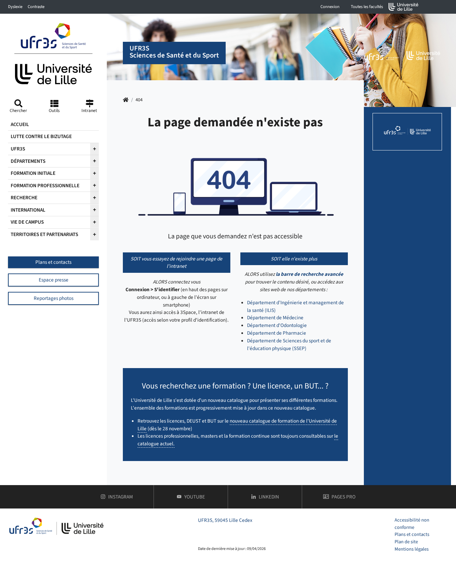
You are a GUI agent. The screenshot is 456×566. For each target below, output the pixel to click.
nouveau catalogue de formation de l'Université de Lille (237, 424)
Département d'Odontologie (277, 325)
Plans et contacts (53, 262)
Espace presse (53, 280)
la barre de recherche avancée (309, 274)
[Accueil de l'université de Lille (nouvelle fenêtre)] (404, 7)
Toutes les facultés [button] (367, 7)
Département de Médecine (275, 317)
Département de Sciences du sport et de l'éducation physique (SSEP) (289, 344)
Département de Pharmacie (276, 333)
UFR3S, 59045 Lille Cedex (225, 520)
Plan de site (406, 541)
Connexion (329, 7)
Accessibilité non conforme (412, 524)
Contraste (36, 7)
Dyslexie (15, 7)
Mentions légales (412, 549)
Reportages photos (53, 298)
